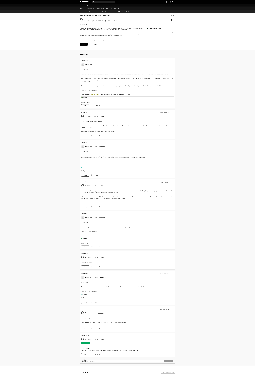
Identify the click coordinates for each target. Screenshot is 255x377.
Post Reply (168, 361)
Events (98, 8)
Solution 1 (148, 33)
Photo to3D (130, 80)
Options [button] (172, 15)
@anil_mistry (85, 121)
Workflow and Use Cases (118, 80)
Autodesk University (115, 8)
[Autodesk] (84, 2)
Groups (102, 8)
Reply (83, 44)
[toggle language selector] (166, 1)
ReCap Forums (105, 11)
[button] (174, 20)
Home (81, 11)
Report (94, 44)
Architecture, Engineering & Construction (92, 11)
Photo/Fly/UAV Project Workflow (102, 80)
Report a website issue (168, 372)
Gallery (107, 8)
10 (85, 335)
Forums (89, 8)
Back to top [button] (85, 372)
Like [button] (90, 44)
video (148, 80)
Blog (94, 8)
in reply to (98, 116)
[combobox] (103, 2)
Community (82, 8)
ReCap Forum (113, 11)
